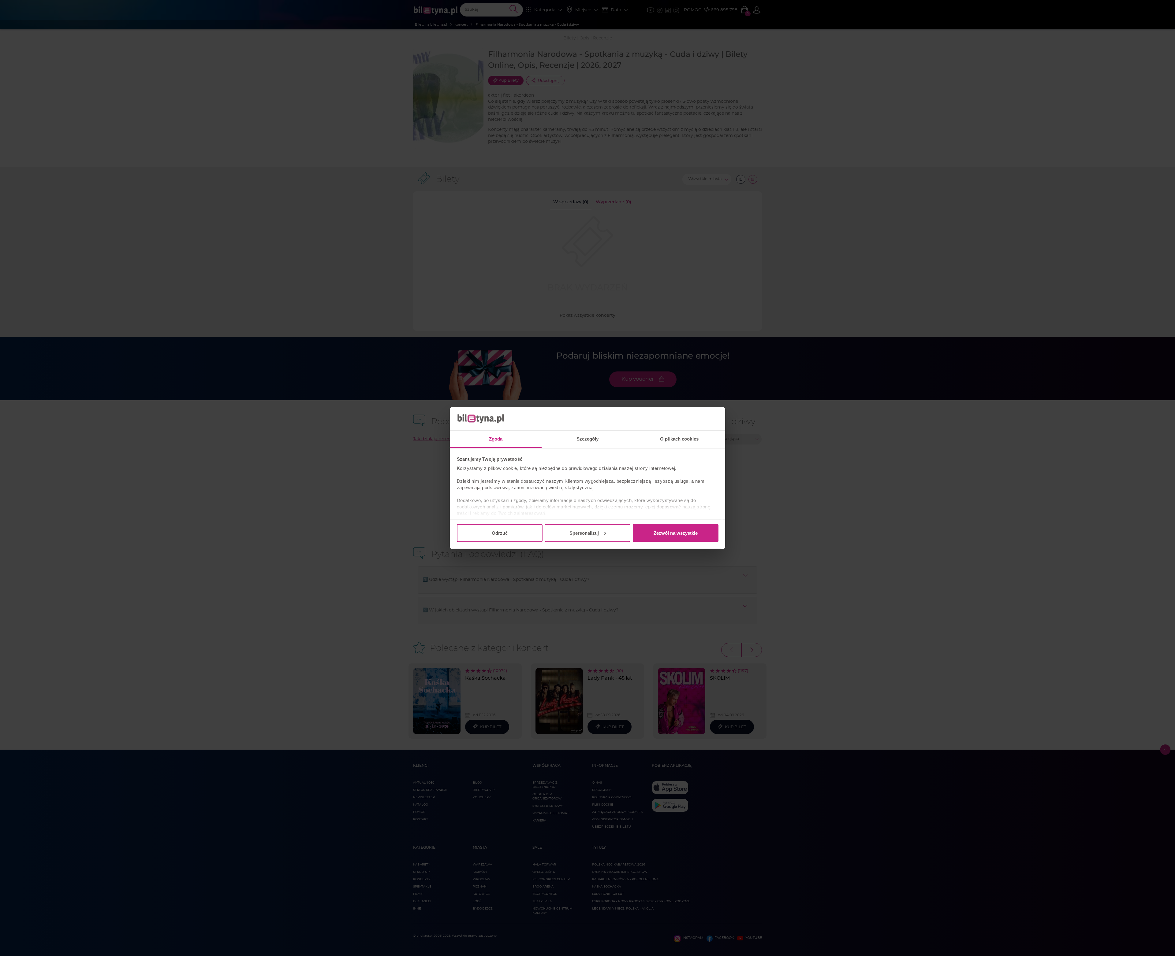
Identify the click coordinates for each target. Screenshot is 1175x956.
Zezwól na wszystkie (676, 532)
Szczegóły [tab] (587, 438)
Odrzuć (500, 532)
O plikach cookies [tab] (679, 438)
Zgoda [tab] (496, 438)
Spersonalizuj (584, 532)
